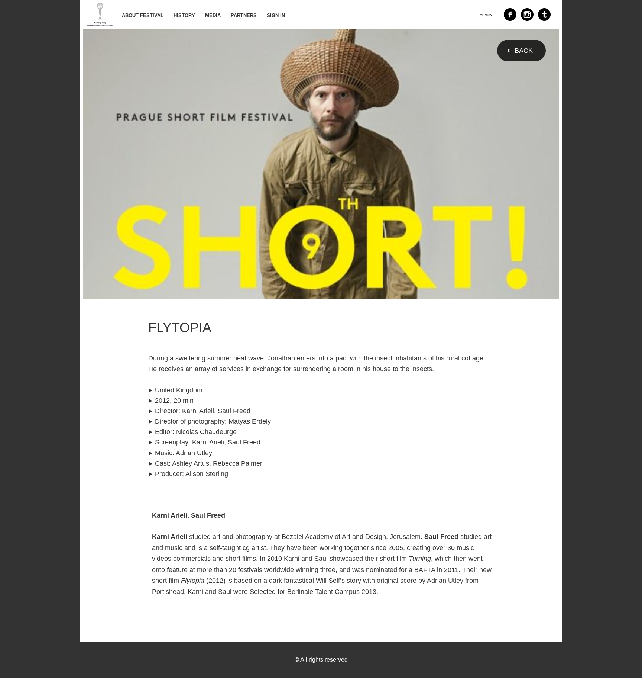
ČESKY (486, 15)
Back (524, 50)
